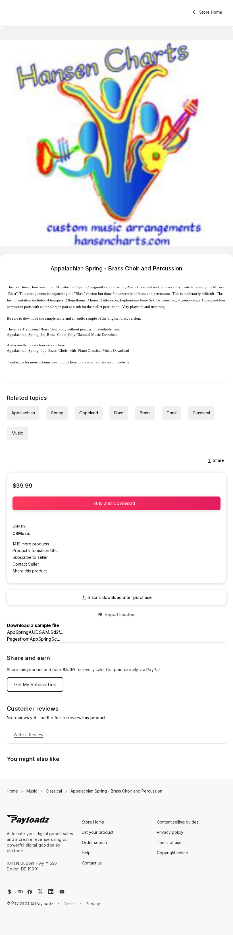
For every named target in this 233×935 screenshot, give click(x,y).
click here (69, 362)
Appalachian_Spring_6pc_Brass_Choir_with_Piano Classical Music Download (68, 350)
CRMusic (21, 533)
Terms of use (169, 842)
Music (17, 433)
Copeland (88, 412)
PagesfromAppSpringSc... (33, 639)
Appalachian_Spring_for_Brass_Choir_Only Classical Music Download (62, 334)
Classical (201, 412)
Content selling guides (178, 822)
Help (86, 852)
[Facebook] (29, 892)
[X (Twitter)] (40, 891)
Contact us (16, 362)
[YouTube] (62, 892)
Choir (172, 412)
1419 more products (31, 543)
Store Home (210, 12)
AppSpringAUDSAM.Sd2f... (35, 632)
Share (218, 460)
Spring (57, 412)
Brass (145, 412)
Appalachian (23, 412)
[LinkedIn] (50, 891)
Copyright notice (172, 852)
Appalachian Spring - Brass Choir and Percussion (116, 791)
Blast (119, 412)
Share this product (30, 570)
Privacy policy (170, 832)
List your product (97, 832)
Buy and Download (116, 503)
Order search (94, 842)
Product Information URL (35, 550)
